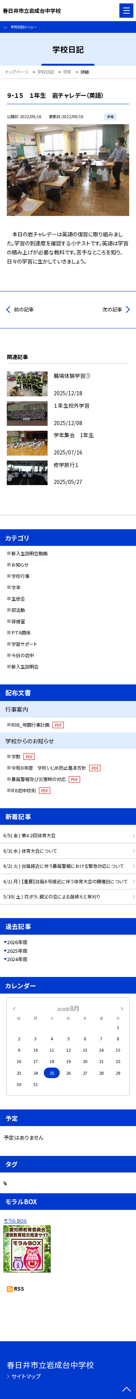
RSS (19, 1288)
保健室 (18, 621)
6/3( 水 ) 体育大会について (30, 850)
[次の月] (122, 1008)
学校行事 (20, 576)
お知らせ (20, 564)
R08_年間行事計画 (36, 724)
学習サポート (24, 644)
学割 (21, 756)
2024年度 (17, 959)
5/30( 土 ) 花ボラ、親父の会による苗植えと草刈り (51, 896)
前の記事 (24, 309)
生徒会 (18, 598)
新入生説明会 (25, 666)
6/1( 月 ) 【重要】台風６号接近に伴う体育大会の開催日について (65, 881)
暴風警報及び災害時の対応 (44, 779)
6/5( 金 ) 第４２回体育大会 (29, 835)
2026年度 (17, 942)
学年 (15, 587)
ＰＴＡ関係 (21, 632)
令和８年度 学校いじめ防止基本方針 (54, 767)
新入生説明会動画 (29, 553)
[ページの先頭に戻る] (126, 1390)
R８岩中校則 (29, 790)
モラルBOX (15, 1220)
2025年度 (17, 950)
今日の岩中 (22, 655)
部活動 (18, 610)
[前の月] (14, 1008)
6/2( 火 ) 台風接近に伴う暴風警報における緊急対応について (63, 866)
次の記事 (112, 309)
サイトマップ (26, 1376)
